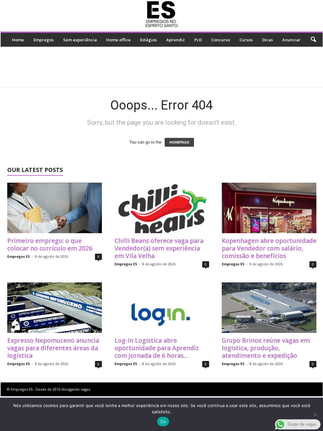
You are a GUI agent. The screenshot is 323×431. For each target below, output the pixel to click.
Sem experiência (80, 40)
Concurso (220, 40)
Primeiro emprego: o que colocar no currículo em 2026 (49, 244)
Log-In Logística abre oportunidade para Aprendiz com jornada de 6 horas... (157, 348)
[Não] (315, 414)
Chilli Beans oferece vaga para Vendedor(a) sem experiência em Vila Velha (159, 248)
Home (18, 40)
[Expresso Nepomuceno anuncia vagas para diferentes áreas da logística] (54, 307)
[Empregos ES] (162, 14)
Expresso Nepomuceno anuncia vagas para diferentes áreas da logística (53, 348)
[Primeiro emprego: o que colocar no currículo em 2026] (54, 208)
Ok (163, 421)
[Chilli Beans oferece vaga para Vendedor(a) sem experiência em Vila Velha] (162, 208)
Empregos (43, 40)
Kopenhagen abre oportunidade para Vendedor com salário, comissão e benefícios (269, 248)
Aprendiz (175, 40)
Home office (118, 40)
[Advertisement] (161, 67)
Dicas (267, 40)
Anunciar (291, 40)
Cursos (246, 40)
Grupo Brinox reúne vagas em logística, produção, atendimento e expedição (266, 348)
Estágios (148, 40)
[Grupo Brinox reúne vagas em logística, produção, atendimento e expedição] (269, 307)
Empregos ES (18, 256)
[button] (313, 40)
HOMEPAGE (179, 142)
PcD (198, 40)
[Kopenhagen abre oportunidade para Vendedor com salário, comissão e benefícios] (269, 208)
